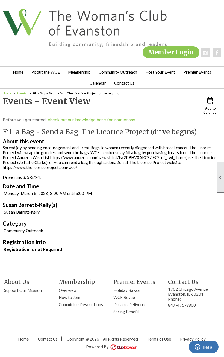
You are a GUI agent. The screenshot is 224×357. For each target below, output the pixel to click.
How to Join (69, 297)
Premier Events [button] (197, 72)
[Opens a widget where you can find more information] (203, 347)
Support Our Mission (23, 290)
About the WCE (46, 72)
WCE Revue (124, 297)
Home (18, 72)
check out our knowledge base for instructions (91, 119)
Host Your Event (160, 72)
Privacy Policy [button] (193, 339)
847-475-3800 (182, 305)
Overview (67, 290)
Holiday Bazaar (127, 290)
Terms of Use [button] (159, 339)
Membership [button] (79, 72)
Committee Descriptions (81, 304)
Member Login (171, 52)
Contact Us (124, 82)
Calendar (98, 82)
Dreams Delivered (129, 304)
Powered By (98, 346)
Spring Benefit (126, 311)
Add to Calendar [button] (210, 105)
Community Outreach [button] (118, 72)
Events (22, 93)
